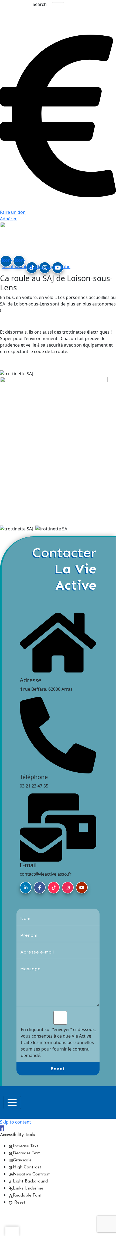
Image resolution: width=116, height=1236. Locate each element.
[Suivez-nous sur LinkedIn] (26, 887)
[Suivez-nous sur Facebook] (40, 887)
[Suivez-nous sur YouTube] (82, 887)
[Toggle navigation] (12, 1102)
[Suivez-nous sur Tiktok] (54, 887)
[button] (2, 1128)
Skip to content (15, 1122)
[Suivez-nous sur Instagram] (68, 887)
